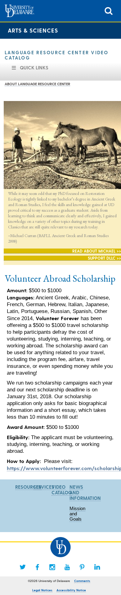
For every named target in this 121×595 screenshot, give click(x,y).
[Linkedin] (97, 567)
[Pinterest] (82, 567)
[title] (109, 10)
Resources (28, 487)
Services (43, 487)
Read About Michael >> (96, 251)
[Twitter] (22, 567)
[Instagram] (52, 567)
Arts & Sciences (33, 30)
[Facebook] (37, 567)
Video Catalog (62, 489)
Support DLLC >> (104, 258)
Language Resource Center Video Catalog (57, 55)
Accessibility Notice (71, 590)
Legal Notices (42, 590)
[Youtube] (67, 567)
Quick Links (34, 67)
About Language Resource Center (37, 84)
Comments (82, 581)
